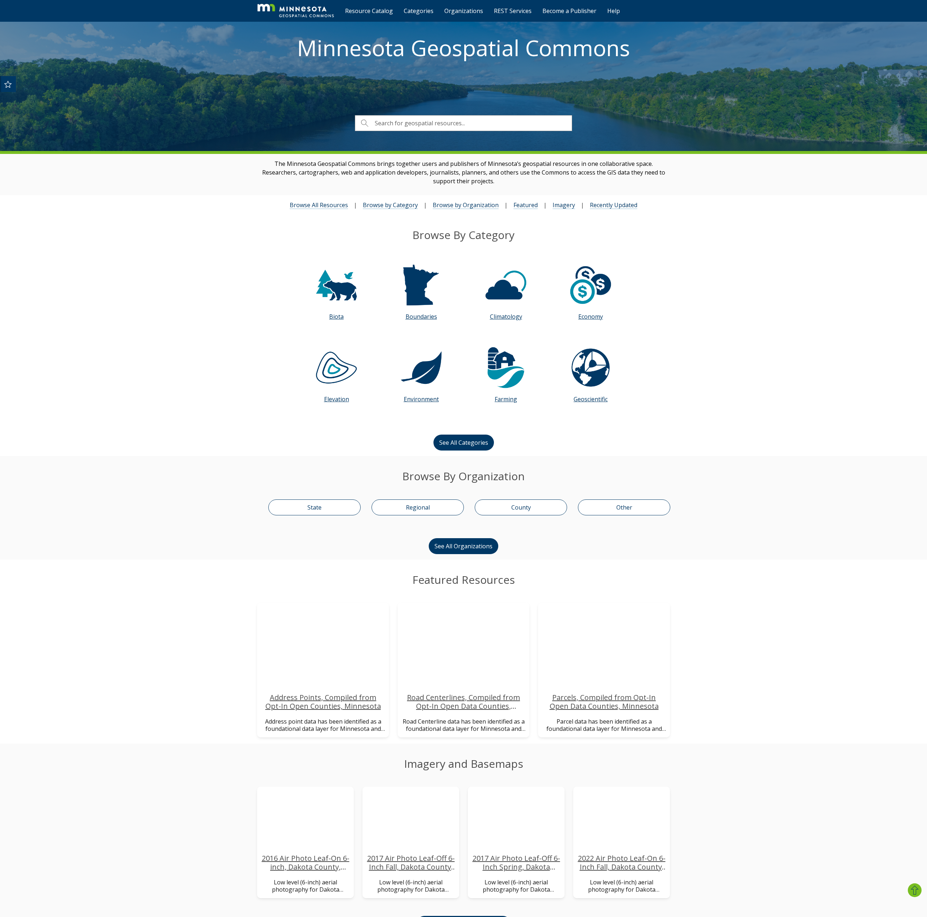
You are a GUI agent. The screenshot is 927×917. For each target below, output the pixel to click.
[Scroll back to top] (915, 890)
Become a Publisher (569, 11)
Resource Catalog (369, 11)
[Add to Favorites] (8, 84)
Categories (418, 11)
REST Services (513, 11)
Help (613, 11)
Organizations (463, 11)
